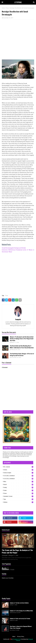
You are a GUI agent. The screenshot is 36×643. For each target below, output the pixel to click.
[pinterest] (10, 522)
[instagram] (25, 522)
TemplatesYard (16, 639)
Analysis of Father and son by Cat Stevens (20, 618)
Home (3, 8)
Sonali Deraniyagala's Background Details (14, 248)
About (13, 636)
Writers (18, 502)
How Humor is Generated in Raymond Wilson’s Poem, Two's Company (21, 627)
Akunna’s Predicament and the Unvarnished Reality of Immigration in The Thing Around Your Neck (21, 338)
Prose (7, 8)
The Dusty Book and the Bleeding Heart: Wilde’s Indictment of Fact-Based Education (22, 347)
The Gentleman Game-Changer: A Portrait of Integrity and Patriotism (22, 354)
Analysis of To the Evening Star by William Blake (21, 611)
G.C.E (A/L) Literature (18, 475)
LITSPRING (18, 2)
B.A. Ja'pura (18, 466)
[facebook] (10, 518)
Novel (18, 484)
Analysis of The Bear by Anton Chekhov (19, 603)
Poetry (18, 487)
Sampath (18, 319)
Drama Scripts (18, 472)
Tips (18, 499)
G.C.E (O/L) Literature (18, 478)
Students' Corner (18, 496)
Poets (18, 490)
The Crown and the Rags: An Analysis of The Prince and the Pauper (17, 551)
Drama (18, 469)
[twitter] (25, 518)
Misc (18, 481)
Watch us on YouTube (7, 578)
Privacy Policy (20, 636)
